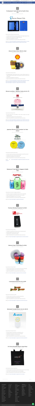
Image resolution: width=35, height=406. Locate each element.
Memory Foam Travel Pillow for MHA (17, 245)
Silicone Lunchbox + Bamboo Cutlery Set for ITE (17, 91)
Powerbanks (3, 386)
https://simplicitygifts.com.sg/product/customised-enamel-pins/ (18, 300)
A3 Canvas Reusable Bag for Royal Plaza (17, 346)
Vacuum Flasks (16, 386)
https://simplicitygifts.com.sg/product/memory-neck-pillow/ (17, 272)
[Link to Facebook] (28, 405)
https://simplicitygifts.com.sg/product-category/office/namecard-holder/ (16, 82)
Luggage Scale (23, 390)
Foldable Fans (9, 391)
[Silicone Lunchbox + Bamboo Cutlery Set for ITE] (17, 88)
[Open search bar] (32, 2)
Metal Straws (23, 391)
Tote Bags (30, 385)
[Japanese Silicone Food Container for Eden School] (17, 126)
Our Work (18, 13)
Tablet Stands (3, 401)
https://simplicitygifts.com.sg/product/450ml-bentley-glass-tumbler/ (19, 80)
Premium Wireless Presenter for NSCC (17, 208)
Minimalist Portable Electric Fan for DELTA (17, 309)
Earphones (3, 395)
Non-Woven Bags (30, 386)
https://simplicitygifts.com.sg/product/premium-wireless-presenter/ (18, 236)
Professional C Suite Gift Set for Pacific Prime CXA (17, 11)
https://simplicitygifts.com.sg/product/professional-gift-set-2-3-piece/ (19, 41)
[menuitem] (5, 3)
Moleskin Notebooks (17, 385)
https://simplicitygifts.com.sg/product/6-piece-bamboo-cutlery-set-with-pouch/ (18, 120)
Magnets (16, 391)
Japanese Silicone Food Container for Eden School (17, 130)
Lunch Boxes (9, 386)
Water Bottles (9, 385)
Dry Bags (29, 393)
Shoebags (30, 391)
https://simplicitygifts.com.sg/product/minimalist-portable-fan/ (18, 337)
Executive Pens (16, 392)
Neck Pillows (23, 389)
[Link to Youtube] (30, 405)
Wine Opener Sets (10, 392)
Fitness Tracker (3, 394)
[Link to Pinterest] (31, 405)
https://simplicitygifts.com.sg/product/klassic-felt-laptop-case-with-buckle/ (16, 42)
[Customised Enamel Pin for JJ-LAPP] (17, 279)
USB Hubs (3, 389)
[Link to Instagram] (29, 405)
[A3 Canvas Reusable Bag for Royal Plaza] (17, 344)
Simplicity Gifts (21, 13)
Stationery (9, 393)
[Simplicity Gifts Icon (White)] (3, 3)
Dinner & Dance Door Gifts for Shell (17, 51)
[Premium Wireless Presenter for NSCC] (17, 205)
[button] (33, 404)
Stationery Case (30, 392)
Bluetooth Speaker (4, 393)
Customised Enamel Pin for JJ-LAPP (17, 281)
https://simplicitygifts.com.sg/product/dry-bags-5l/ (16, 199)
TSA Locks (23, 388)
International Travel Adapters (24, 386)
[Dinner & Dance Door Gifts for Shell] (17, 48)
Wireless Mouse (3, 396)
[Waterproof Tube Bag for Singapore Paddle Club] (17, 166)
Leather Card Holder (17, 401)
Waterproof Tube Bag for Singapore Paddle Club (17, 170)
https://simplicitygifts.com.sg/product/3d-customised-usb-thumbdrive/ (16, 81)
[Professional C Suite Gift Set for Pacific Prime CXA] (17, 8)
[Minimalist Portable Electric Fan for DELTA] (17, 306)
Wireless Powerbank (4, 387)
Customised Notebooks (16, 394)
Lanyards (16, 395)
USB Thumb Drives (4, 388)
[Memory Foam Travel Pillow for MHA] (17, 242)
